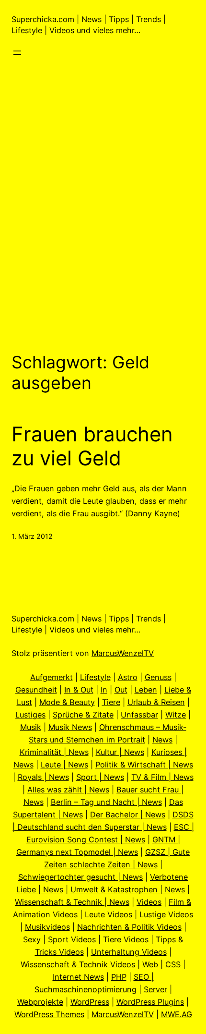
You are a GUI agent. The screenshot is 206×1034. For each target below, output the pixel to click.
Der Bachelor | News (127, 814)
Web (150, 964)
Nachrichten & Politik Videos (129, 927)
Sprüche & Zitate (83, 714)
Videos (149, 902)
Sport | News (100, 777)
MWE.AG (176, 1014)
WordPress (89, 1002)
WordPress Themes (49, 1014)
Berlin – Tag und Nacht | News (106, 802)
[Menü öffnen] (17, 53)
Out (120, 689)
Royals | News (43, 777)
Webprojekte (40, 1002)
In (104, 689)
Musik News (70, 727)
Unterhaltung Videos (129, 952)
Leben (146, 689)
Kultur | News (120, 752)
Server (155, 989)
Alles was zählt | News (68, 789)
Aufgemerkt (51, 677)
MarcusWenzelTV (123, 653)
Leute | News (64, 764)
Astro (127, 677)
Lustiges (30, 714)
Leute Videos (108, 914)
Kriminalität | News (54, 752)
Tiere (111, 702)
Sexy (32, 939)
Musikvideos (47, 927)
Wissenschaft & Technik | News (72, 902)
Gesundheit (36, 689)
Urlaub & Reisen (156, 702)
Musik (30, 727)
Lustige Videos (166, 914)
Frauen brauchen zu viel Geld (92, 446)
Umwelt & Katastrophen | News (127, 889)
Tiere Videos (126, 939)
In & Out (78, 689)
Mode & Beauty (67, 702)
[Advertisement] (103, 210)
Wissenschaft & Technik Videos (78, 964)
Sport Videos (72, 939)
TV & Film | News (162, 777)
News (162, 739)
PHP (118, 977)
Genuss (158, 677)
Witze (175, 714)
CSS (173, 964)
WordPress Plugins (150, 1002)
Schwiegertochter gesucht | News (80, 877)
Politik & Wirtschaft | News (144, 764)
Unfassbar (139, 714)
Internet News (78, 977)
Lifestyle (95, 677)
